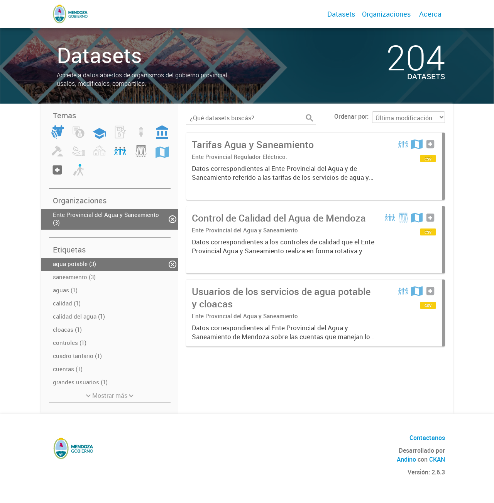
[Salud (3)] (57, 174)
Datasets (341, 14)
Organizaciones (386, 14)
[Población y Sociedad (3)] (120, 155)
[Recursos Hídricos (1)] (141, 155)
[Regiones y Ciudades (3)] (162, 155)
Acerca (430, 14)
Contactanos (427, 437)
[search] (309, 117)
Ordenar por (350, 116)
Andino (406, 459)
